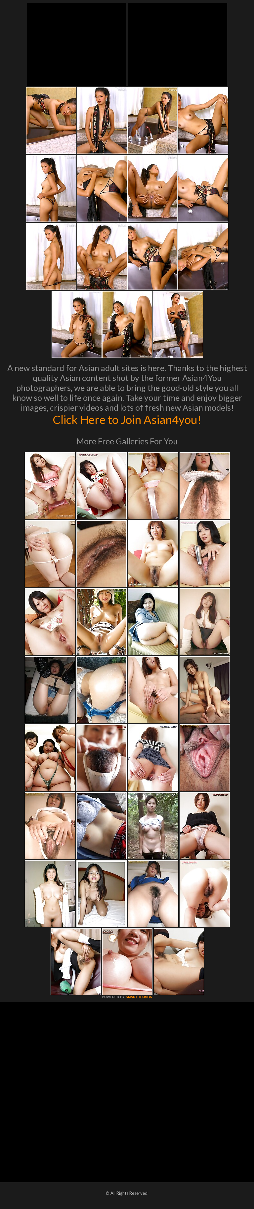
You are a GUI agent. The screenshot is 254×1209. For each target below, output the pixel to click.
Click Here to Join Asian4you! (127, 419)
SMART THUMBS (139, 997)
